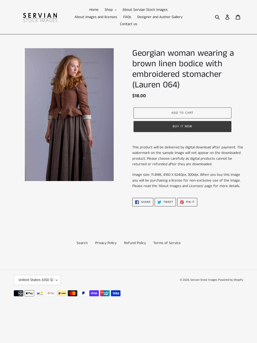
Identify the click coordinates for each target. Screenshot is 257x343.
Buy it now (182, 126)
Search (82, 243)
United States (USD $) (36, 279)
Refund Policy (135, 243)
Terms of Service (167, 243)
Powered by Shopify (230, 280)
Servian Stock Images (203, 280)
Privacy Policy (105, 243)
